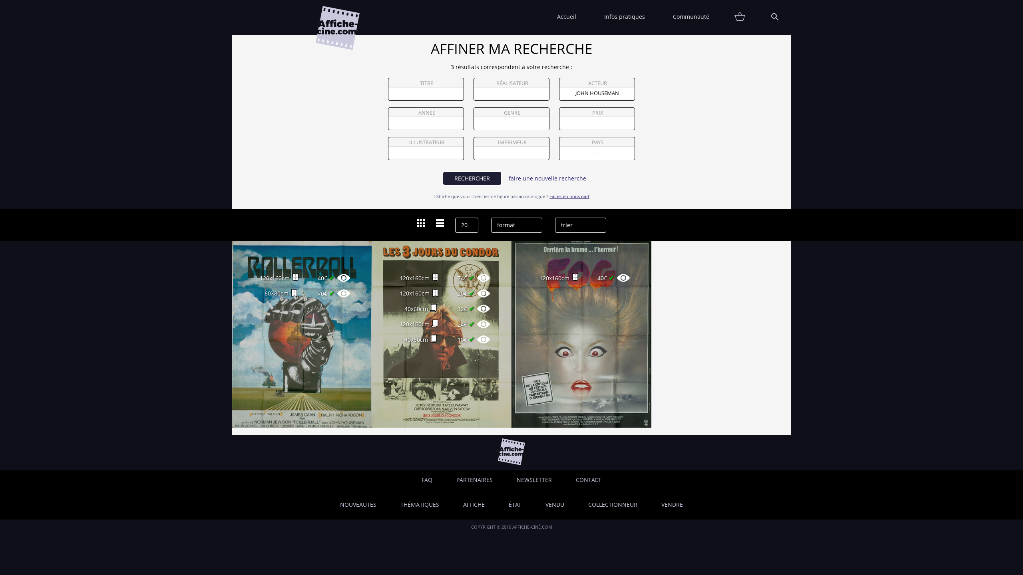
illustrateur (426, 142)
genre (512, 112)
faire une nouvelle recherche (547, 178)
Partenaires (474, 480)
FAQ (427, 480)
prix (597, 112)
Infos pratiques (624, 16)
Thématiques (419, 504)
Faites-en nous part (569, 196)
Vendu (554, 504)
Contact (588, 480)
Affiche (474, 504)
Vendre (672, 504)
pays (597, 142)
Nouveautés (358, 504)
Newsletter (534, 480)
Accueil (566, 16)
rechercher (472, 178)
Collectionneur (612, 504)
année (426, 112)
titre (426, 83)
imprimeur (512, 142)
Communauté (691, 16)
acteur (597, 83)
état (515, 504)
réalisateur (512, 83)
